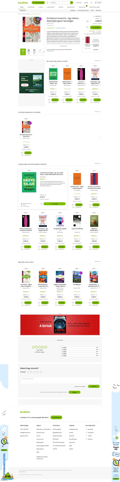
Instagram (91, 432)
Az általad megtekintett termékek (29, 112)
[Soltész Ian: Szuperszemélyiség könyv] (77, 221)
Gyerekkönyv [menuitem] (31, 7)
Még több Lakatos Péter (26, 262)
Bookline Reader (57, 436)
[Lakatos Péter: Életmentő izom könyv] (43, 277)
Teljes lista (97, 60)
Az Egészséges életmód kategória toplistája (32, 164)
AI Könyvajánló (39, 2)
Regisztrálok (79, 2)
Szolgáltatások (73, 429)
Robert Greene (81, 85)
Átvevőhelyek (73, 439)
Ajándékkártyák (57, 432)
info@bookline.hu (25, 432)
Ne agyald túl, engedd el (60, 229)
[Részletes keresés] (47, 2)
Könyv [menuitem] (21, 7)
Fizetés (71, 432)
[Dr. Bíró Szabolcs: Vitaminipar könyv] (95, 74)
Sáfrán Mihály (60, 289)
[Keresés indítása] (71, 2)
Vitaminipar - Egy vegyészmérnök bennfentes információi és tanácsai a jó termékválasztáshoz (95, 82)
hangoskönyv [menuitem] (50, 7)
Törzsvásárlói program (83, 10)
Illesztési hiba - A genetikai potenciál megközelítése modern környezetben (93, 285)
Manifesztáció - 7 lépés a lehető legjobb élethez (67, 82)
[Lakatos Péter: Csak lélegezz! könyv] (77, 277)
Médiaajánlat (40, 442)
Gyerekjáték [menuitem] (83, 6)
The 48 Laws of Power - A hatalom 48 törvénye (94, 187)
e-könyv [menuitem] (41, 7)
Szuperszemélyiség (77, 228)
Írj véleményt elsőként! (60, 28)
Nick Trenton (60, 232)
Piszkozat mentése (79, 386)
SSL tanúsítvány (22, 471)
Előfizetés (98, 10)
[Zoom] (40, 41)
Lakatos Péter (26, 138)
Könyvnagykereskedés (42, 445)
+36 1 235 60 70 (24, 429)
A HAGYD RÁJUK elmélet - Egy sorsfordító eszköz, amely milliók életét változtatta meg (53, 82)
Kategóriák (22, 10)
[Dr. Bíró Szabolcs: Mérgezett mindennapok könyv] (94, 221)
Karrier (38, 436)
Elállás (71, 449)
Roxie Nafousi (67, 85)
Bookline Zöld (40, 432)
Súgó (70, 445)
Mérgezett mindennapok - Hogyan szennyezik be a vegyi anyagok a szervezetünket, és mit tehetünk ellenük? (94, 229)
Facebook (90, 429)
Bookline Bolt (24, 436)
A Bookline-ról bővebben (43, 429)
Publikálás (94, 386)
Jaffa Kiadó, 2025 (50, 25)
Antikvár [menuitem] (61, 7)
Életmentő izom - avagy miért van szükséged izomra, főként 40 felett (43, 285)
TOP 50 (55, 449)
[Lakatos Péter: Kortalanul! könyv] (26, 277)
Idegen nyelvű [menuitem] (71, 7)
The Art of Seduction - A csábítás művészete (81, 82)
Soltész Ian (77, 232)
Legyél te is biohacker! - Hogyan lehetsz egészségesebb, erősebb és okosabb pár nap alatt (60, 285)
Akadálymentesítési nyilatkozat (42, 458)
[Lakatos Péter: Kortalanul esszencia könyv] (31, 29)
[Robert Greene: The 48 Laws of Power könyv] (94, 179)
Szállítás (71, 436)
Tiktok (90, 436)
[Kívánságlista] (91, 2)
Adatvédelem (40, 449)
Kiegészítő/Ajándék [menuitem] (94, 7)
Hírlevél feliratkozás (58, 442)
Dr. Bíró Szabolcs (95, 85)
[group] (23, 52)
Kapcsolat (72, 442)
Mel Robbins (53, 85)
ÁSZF (37, 452)
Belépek (86, 2)
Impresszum (40, 439)
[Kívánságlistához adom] (87, 27)
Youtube (90, 439)
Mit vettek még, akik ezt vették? (57, 61)
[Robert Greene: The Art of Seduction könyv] (81, 74)
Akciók (92, 10)
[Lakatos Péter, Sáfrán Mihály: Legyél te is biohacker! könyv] (60, 277)
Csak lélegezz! (77, 284)
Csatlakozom (56, 417)
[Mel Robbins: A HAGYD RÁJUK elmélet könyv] (53, 74)
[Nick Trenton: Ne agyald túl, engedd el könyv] (60, 221)
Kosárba (97, 27)
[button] (44, 52)
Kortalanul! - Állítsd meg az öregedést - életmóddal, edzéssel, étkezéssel (26, 285)
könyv (53, 66)
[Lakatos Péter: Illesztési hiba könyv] (94, 277)
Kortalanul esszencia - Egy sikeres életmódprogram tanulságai (26, 135)
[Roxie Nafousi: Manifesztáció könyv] (67, 74)
